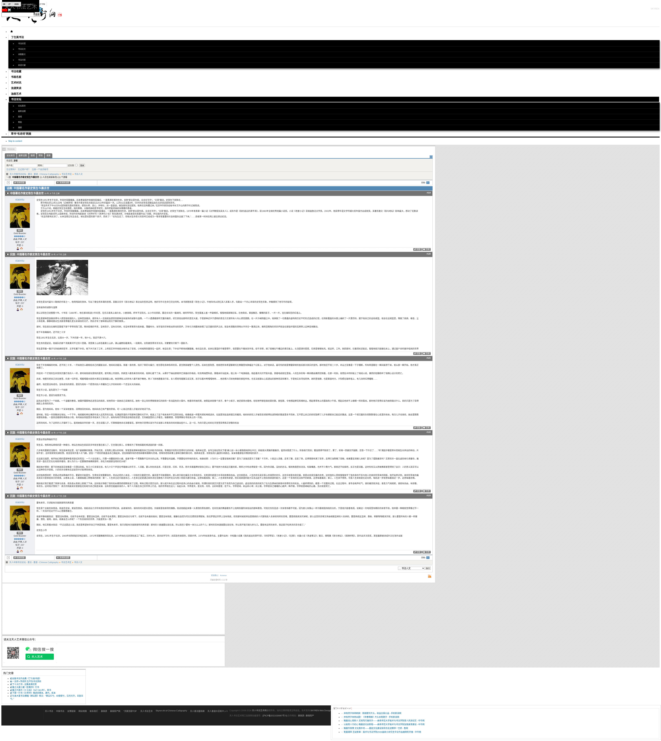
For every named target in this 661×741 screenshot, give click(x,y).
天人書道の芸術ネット (217, 711)
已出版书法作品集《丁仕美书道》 (25, 678)
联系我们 (94, 711)
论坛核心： (215, 575)
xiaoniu (19, 199)
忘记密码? (11, 169)
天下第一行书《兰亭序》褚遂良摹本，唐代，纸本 (33, 693)
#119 (429, 193)
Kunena (223, 575)
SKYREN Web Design (320, 710)
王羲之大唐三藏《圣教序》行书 (24, 687)
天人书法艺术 (146, 711)
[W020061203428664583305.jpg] (62, 294)
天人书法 (49, 711)
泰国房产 (310, 715)
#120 (429, 254)
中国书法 (60, 711)
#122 (429, 432)
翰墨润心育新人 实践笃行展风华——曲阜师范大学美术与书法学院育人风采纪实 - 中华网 (384, 720)
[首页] (11, 31)
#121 (429, 358)
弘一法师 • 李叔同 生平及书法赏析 (25, 681)
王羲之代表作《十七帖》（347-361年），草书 (30, 690)
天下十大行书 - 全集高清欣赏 (23, 684)
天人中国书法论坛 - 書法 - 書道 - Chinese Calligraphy (34, 174)
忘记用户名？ (23, 169)
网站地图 (82, 711)
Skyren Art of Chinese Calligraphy (171, 711)
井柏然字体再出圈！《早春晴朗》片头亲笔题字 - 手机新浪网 (371, 717)
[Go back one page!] (4, 149)
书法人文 (78, 174)
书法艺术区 (66, 174)
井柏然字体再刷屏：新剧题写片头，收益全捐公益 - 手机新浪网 (372, 713)
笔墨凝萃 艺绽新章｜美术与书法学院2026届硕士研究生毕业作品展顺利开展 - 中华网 (382, 732)
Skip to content (15, 141)
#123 (429, 495)
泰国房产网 (115, 711)
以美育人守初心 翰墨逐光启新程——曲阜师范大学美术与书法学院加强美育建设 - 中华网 (384, 724)
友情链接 (71, 711)
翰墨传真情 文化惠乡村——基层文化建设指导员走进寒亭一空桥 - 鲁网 (376, 728)
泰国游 (104, 711)
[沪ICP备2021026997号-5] (275, 715)
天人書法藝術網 (197, 711)
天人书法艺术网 (259, 710)
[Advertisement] (107, 609)
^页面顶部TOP (130, 711)
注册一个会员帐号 (39, 169)
